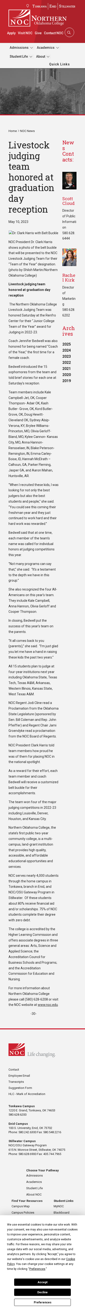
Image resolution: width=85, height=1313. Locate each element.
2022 (66, 362)
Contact (13, 1069)
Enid (52, 6)
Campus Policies (23, 1212)
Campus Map (21, 1206)
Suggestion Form (20, 1088)
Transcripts (16, 1082)
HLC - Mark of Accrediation (26, 1094)
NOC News (27, 131)
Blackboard (61, 1212)
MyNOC (59, 1206)
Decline (42, 1292)
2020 (66, 374)
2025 (66, 344)
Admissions (19, 47)
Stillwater (67, 6)
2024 (66, 350)
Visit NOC (25, 33)
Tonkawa (39, 6)
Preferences (42, 1302)
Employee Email (19, 1075)
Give (38, 33)
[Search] (68, 32)
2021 (66, 368)
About (40, 56)
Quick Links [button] (59, 64)
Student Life (19, 56)
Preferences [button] (37, 1269)
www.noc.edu (48, 1005)
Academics (46, 47)
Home (12, 131)
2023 (66, 356)
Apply (11, 33)
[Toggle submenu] (31, 48)
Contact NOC (53, 33)
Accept (42, 1282)
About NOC (34, 1194)
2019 (66, 381)
